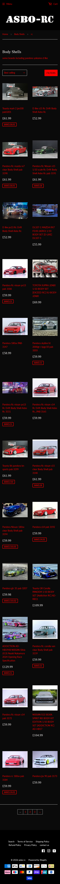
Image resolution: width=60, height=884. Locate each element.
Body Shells (19, 34)
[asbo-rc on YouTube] (54, 851)
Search (11, 841)
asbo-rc (22, 860)
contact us (44, 845)
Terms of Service (25, 841)
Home (5, 34)
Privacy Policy (30, 845)
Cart (55, 4)
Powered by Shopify (37, 860)
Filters (51, 72)
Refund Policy (15, 845)
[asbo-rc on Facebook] (43, 851)
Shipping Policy (42, 841)
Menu (9, 4)
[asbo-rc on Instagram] (48, 851)
